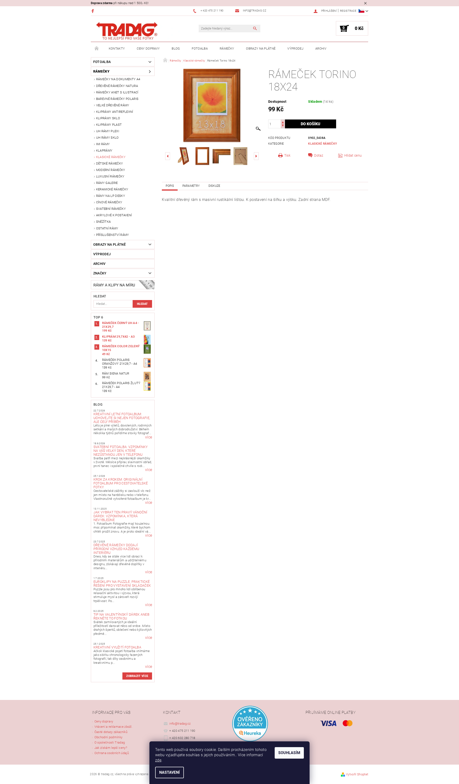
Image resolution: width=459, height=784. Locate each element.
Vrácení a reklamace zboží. (113, 726)
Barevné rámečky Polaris (117, 99)
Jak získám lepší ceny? (110, 748)
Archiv (320, 48)
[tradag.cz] (137, 31)
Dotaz (318, 155)
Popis (170, 185)
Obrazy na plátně (260, 48)
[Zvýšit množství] (283, 121)
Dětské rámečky (109, 163)
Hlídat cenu (353, 155)
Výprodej (295, 48)
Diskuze (214, 185)
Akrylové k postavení (114, 215)
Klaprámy (104, 150)
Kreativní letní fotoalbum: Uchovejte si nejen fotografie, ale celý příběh (121, 418)
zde (158, 760)
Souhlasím (289, 752)
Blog (176, 48)
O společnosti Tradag (109, 742)
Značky (100, 273)
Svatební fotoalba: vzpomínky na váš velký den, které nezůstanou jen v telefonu (120, 450)
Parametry (191, 185)
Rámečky (227, 48)
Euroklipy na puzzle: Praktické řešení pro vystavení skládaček (122, 583)
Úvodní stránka (97, 48)
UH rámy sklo (107, 137)
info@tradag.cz (180, 723)
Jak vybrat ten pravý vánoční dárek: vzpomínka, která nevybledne (120, 516)
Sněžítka (103, 221)
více (148, 437)
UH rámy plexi (107, 131)
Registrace (348, 10)
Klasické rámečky (111, 157)
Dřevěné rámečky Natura (117, 86)
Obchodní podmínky (108, 737)
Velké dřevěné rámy (112, 105)
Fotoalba (200, 48)
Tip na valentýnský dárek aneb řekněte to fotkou (121, 616)
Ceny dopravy (148, 48)
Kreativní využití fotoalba (117, 647)
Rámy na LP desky (110, 196)
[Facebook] (93, 11)
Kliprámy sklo (108, 118)
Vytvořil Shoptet (357, 774)
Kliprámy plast (109, 124)
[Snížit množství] (283, 126)
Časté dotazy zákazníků (110, 732)
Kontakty (117, 48)
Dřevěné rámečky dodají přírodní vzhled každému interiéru (116, 549)
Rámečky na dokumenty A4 (118, 79)
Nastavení (169, 772)
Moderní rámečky (110, 170)
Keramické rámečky (112, 189)
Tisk (287, 155)
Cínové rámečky (109, 202)
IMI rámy (103, 144)
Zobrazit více (137, 676)
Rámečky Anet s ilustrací (117, 92)
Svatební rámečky (111, 208)
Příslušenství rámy (112, 235)
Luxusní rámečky (110, 176)
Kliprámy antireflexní (114, 112)
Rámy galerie (107, 183)
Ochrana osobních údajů (111, 753)
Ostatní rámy (107, 228)
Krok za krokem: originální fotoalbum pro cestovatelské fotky (120, 483)
